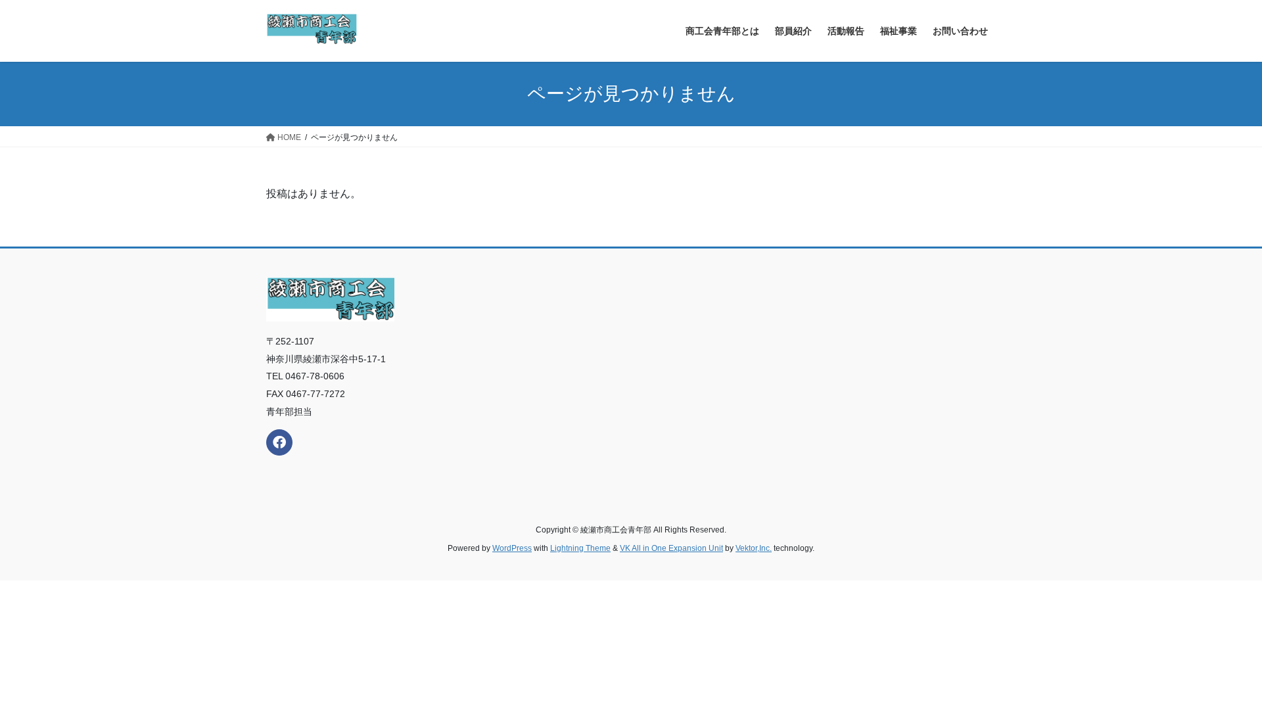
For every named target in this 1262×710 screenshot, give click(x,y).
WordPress (512, 548)
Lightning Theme (580, 548)
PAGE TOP (1221, 677)
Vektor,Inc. (754, 548)
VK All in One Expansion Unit (671, 548)
